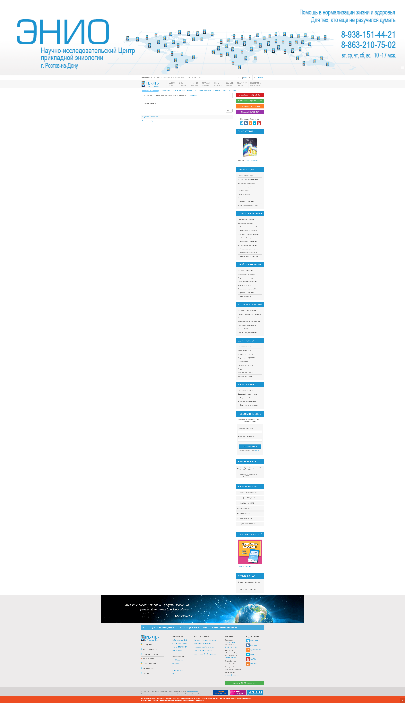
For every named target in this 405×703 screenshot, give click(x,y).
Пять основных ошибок (246, 219)
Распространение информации (249, 321)
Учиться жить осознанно (246, 318)
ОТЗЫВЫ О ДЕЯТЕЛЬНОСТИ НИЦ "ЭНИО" (158, 628)
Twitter (252, 654)
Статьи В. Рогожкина (179, 643)
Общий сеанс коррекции (246, 274)
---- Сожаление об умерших (247, 230)
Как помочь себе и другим (247, 310)
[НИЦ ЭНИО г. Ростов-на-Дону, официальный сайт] (150, 84)
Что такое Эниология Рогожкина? (205, 640)
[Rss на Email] (250, 77)
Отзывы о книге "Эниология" (247, 589)
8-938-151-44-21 (231, 642)
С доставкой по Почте (245, 390)
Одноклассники (255, 650)
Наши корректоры (150, 654)
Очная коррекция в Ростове (247, 281)
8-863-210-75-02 (231, 647)
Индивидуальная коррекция (247, 278)
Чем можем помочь (244, 350)
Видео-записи (177, 650)
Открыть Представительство (247, 332)
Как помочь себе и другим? (203, 650)
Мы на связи (217, 90)
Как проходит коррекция (246, 183)
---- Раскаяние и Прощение (247, 252)
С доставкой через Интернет (248, 394)
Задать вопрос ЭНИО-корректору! (205, 654)
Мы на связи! (177, 674)
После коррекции (244, 194)
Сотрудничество (243, 369)
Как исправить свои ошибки (247, 245)
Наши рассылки (177, 670)
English (260, 77)
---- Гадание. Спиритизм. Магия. (249, 227)
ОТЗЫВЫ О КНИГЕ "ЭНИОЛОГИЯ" (225, 628)
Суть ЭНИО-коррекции (245, 176)
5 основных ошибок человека (204, 647)
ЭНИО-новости (166, 90)
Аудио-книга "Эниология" (248, 398)
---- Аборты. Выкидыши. (246, 238)
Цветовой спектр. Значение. (247, 187)
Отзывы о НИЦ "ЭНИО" (246, 354)
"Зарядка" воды (243, 190)
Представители (149, 663)
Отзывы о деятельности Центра (249, 582)
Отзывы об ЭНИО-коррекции (248, 256)
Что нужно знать (243, 198)
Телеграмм (254, 640)
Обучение (175, 663)
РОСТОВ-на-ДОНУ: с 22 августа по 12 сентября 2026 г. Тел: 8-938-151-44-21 (180, 77)
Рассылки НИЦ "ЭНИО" (246, 372)
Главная (149, 95)
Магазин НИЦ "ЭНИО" (245, 376)
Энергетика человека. (245, 223)
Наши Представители (245, 365)
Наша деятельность (245, 347)
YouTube (253, 659)
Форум (234, 90)
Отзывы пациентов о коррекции (249, 586)
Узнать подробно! (252, 160)
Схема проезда (230, 657)
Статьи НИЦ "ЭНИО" (179, 647)
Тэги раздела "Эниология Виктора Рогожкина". (171, 95)
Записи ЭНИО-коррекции (248, 401)
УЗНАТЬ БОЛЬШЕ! (245, 567)
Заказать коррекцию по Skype (248, 205)
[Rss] (255, 77)
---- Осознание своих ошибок (248, 249)
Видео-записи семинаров (249, 405)
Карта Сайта (226, 90)
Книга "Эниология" (150, 649)
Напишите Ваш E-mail (246, 436)
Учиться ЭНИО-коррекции (247, 329)
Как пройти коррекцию (245, 270)
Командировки (243, 361)
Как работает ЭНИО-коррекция (248, 179)
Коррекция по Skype (245, 285)
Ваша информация (205, 90)
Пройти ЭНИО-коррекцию (247, 325)
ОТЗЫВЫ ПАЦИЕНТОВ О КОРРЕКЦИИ (193, 628)
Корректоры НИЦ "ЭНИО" (246, 201)
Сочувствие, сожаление (150, 117)
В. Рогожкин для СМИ (179, 640)
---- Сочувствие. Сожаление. (247, 241)
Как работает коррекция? (202, 643)
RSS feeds (253, 663)
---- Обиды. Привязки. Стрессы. (249, 234)
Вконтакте (253, 645)
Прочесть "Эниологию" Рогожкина (249, 314)
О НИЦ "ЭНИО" (148, 644)
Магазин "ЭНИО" (192, 90)
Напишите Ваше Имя (245, 428)
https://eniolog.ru (192, 691)
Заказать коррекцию (179, 90)
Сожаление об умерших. (150, 121)
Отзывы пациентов (244, 296)
